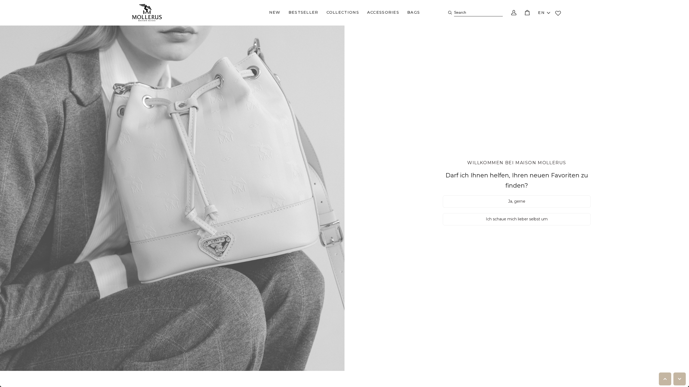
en (541, 12)
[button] (274, 12)
